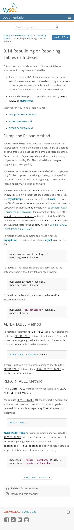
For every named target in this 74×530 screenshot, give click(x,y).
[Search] (57, 27)
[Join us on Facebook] (6, 521)
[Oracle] (12, 511)
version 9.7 (59, 37)
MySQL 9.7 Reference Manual (18, 35)
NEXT (45, 477)
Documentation (14, 17)
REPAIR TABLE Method (21, 128)
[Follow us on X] (13, 521)
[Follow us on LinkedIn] (20, 521)
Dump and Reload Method (23, 114)
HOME (35, 477)
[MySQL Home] (10, 7)
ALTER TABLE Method (20, 121)
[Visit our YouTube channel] (26, 521)
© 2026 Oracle (29, 511)
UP (40, 477)
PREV (28, 477)
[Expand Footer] (68, 512)
